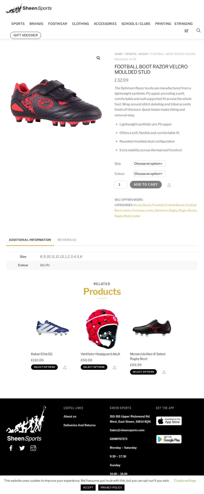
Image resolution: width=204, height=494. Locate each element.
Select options (44, 367)
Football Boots (174, 205)
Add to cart (146, 184)
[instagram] (33, 448)
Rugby (144, 53)
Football (157, 205)
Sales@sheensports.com (127, 430)
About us (70, 416)
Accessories (105, 24)
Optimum (161, 210)
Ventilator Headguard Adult (100, 354)
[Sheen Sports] (32, 7)
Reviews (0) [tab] (67, 240)
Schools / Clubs (136, 24)
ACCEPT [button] (88, 487)
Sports (18, 24)
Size (118, 164)
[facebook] (11, 448)
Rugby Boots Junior (128, 216)
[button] (98, 58)
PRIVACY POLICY (111, 487)
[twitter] (22, 448)
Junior (150, 210)
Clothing (80, 24)
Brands (36, 24)
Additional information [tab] (30, 240)
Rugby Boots (187, 210)
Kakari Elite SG (41, 354)
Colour (120, 174)
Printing (163, 24)
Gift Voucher (26, 35)
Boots (137, 205)
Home (119, 53)
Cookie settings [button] (185, 480)
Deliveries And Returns (80, 425)
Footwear (57, 24)
